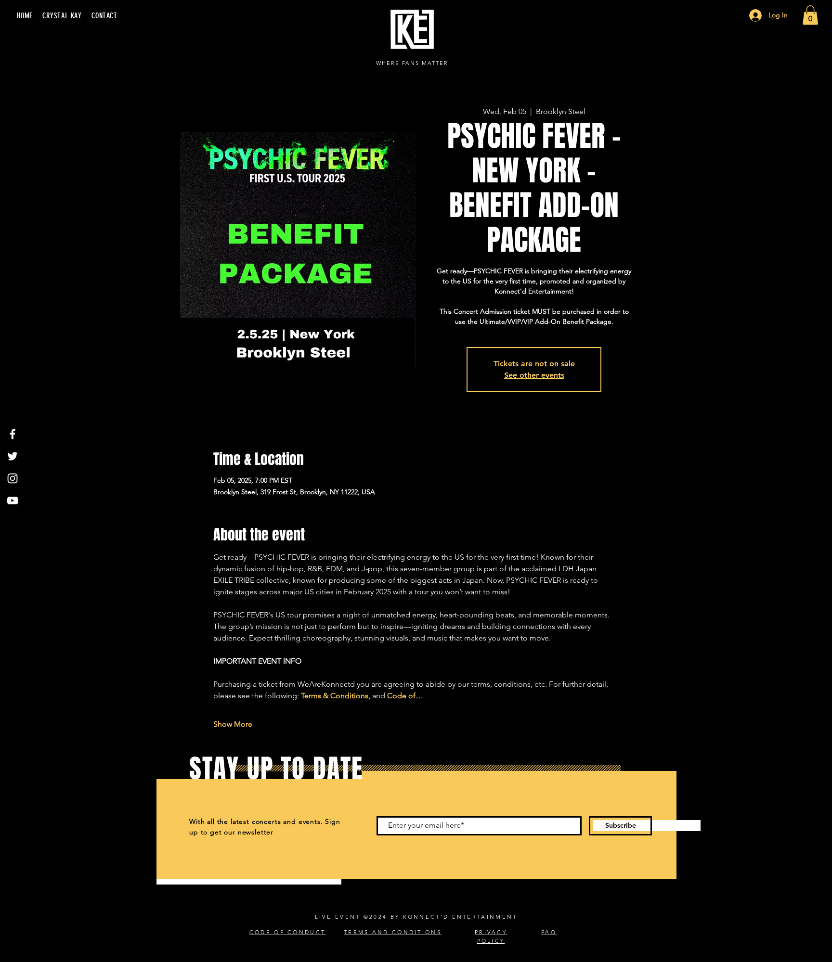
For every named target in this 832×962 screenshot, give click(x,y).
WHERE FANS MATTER (412, 63)
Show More (232, 724)
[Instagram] (12, 478)
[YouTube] (12, 500)
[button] (810, 15)
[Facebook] (12, 434)
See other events (534, 375)
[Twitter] (12, 456)
